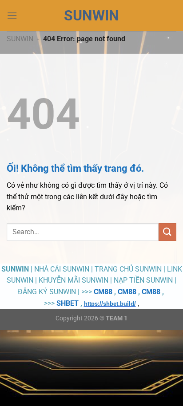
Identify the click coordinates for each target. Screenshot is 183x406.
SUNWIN (91, 15)
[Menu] (12, 15)
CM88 (103, 292)
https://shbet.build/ (110, 303)
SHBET (67, 303)
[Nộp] (167, 231)
